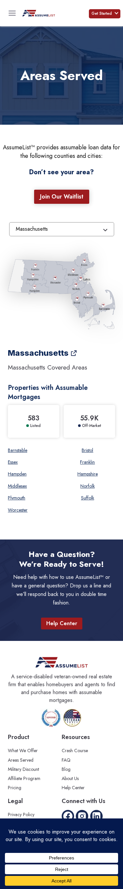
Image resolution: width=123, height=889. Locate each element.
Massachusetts (38, 353)
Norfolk (87, 486)
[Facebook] (68, 816)
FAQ (66, 760)
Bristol (87, 450)
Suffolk (87, 498)
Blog (66, 769)
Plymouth (16, 498)
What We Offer (23, 750)
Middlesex (17, 486)
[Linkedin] (96, 816)
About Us (70, 778)
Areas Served (20, 760)
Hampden (17, 474)
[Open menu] (12, 13)
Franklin (87, 462)
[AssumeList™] (38, 13)
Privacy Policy (21, 814)
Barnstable (17, 450)
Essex (13, 462)
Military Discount (23, 769)
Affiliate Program (24, 778)
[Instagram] (82, 816)
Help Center (73, 787)
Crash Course (75, 750)
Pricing (14, 787)
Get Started (102, 13)
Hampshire (87, 474)
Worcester (18, 510)
